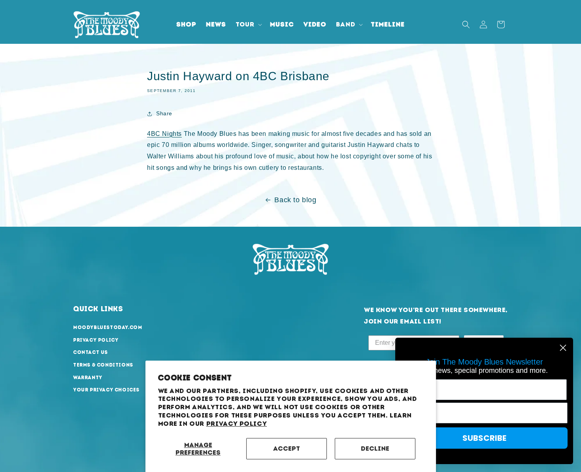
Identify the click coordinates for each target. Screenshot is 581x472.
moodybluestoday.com (107, 328)
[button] (248, 25)
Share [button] (164, 113)
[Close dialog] (563, 348)
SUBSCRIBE (484, 438)
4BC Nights (164, 133)
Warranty (87, 377)
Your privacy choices (106, 390)
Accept (286, 448)
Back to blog (295, 200)
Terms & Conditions (103, 365)
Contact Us (90, 352)
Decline (375, 448)
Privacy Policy (236, 423)
